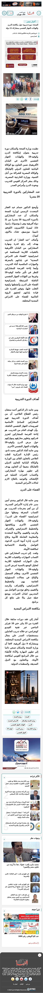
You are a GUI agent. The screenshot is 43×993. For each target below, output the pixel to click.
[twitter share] (26, 99)
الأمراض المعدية (13, 721)
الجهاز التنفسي (21, 732)
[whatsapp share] (21, 99)
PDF (8, 13)
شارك (35, 99)
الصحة (27, 717)
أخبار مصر (31, 21)
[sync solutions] (31, 990)
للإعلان (21, 984)
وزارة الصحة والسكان (28, 721)
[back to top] (39, 955)
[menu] (39, 13)
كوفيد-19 (10, 729)
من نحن (28, 984)
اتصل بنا (15, 984)
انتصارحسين (33, 36)
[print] (18, 99)
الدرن (30, 725)
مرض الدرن (19, 729)
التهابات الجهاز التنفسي (18, 725)
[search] (4, 13)
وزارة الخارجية (31, 729)
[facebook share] (30, 99)
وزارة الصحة (18, 717)
